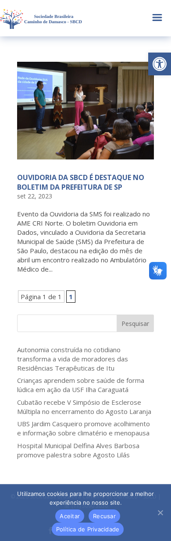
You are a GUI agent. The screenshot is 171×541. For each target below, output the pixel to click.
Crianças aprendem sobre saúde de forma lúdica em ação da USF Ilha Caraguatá (80, 385)
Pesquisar (135, 323)
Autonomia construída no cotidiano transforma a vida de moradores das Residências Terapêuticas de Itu (72, 358)
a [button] (157, 18)
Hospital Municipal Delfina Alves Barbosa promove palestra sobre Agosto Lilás (78, 450)
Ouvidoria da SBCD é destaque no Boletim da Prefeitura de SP (80, 182)
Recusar (104, 516)
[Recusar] (160, 512)
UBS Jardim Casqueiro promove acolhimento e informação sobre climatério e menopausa (83, 428)
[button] (159, 64)
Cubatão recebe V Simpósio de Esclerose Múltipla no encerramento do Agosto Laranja (84, 407)
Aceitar (70, 516)
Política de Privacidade (88, 529)
